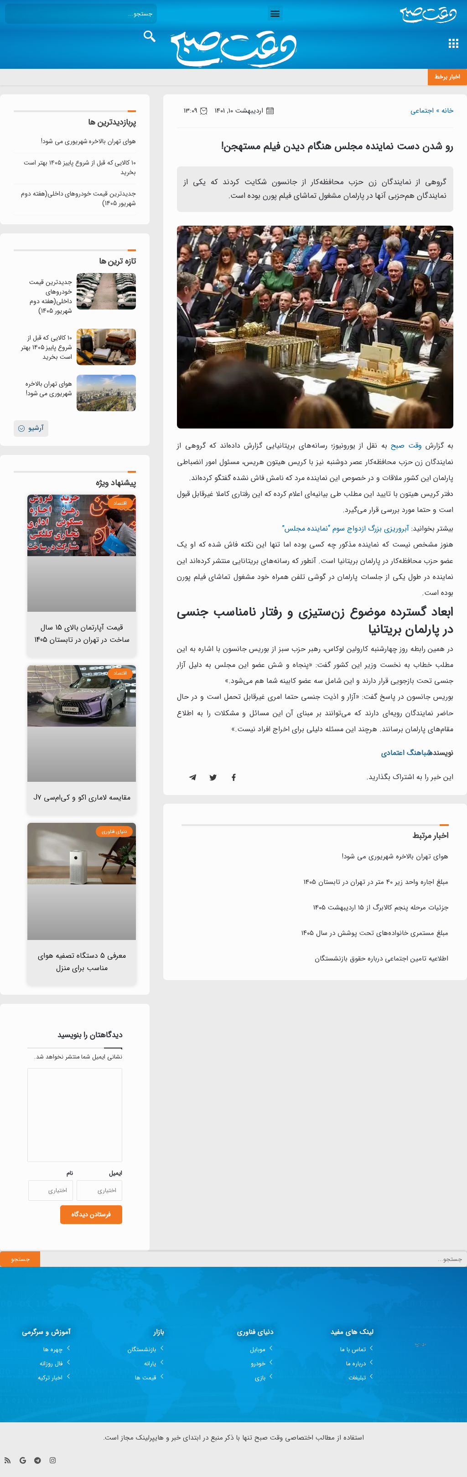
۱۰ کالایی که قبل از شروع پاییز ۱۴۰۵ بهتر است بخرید (80, 167)
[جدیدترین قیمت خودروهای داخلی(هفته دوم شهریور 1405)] (106, 291)
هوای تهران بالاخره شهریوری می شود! (395, 856)
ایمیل (115, 1173)
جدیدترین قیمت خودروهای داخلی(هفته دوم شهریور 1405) (78, 198)
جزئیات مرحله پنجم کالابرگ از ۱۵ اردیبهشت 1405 (380, 907)
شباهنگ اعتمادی (406, 753)
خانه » (444, 110)
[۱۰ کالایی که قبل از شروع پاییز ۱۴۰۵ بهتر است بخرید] (106, 347)
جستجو (20, 1259)
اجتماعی (422, 110)
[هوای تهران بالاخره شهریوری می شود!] (106, 393)
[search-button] (150, 36)
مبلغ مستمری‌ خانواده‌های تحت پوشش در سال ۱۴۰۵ (374, 933)
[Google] (22, 1460)
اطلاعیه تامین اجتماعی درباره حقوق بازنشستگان (381, 958)
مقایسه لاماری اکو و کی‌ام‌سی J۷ (81, 797)
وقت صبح (406, 445)
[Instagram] (52, 1460)
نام (70, 1173)
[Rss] (7, 1460)
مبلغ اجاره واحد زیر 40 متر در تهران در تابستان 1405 (376, 882)
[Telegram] (37, 1460)
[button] (275, 13)
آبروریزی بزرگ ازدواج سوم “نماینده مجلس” (345, 528)
